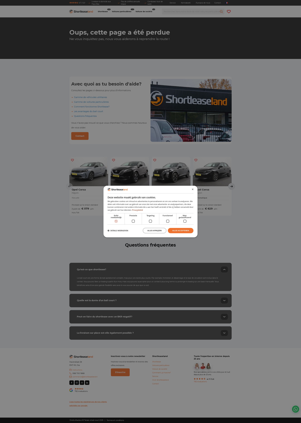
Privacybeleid (137, 210)
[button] (118, 230)
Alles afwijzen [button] (154, 230)
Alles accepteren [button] (180, 230)
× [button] (192, 189)
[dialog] (150, 211)
